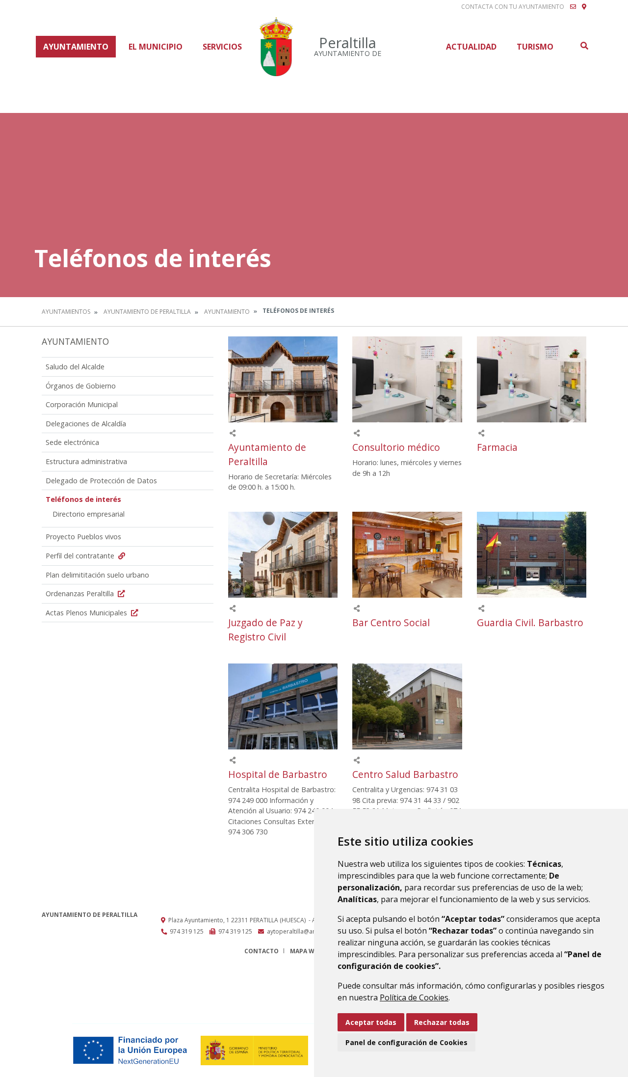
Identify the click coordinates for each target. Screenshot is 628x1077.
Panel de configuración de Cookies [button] (406, 1042)
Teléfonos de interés (83, 499)
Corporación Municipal (82, 404)
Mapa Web (306, 951)
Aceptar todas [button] (370, 1022)
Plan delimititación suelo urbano (97, 575)
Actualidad (471, 46)
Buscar (584, 45)
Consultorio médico (396, 447)
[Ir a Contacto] (573, 7)
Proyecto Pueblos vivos (83, 536)
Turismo (535, 46)
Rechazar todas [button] (442, 1022)
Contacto (261, 951)
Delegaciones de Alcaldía (86, 423)
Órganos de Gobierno (81, 385)
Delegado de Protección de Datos (101, 480)
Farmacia (497, 447)
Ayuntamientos (66, 311)
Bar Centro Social (391, 622)
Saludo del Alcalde (75, 366)
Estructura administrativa (86, 461)
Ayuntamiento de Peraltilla (147, 311)
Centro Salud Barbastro (405, 774)
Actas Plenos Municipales (87, 612)
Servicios (222, 46)
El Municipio (156, 46)
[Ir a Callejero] (584, 7)
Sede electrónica (72, 442)
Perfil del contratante (81, 555)
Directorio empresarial (88, 514)
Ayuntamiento (75, 46)
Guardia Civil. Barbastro (530, 622)
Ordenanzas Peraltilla (81, 593)
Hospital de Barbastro (277, 774)
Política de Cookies (414, 997)
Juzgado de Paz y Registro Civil (265, 629)
